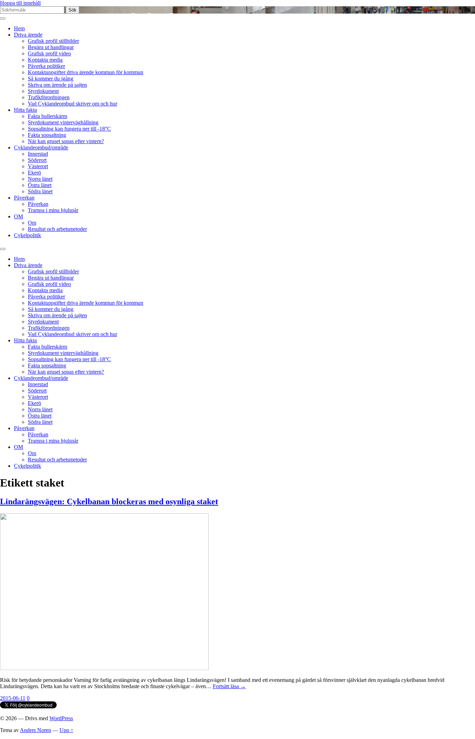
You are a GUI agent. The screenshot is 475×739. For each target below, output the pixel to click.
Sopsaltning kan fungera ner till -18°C (69, 129)
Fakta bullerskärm (47, 116)
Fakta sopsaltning (47, 135)
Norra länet (40, 179)
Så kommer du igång (50, 78)
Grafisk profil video (49, 53)
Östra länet (39, 185)
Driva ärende (28, 35)
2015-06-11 (12, 698)
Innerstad (38, 154)
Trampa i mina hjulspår (53, 210)
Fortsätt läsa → (229, 686)
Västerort (38, 166)
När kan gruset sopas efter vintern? (66, 141)
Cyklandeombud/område (41, 147)
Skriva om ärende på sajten (57, 85)
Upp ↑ (66, 730)
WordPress (61, 718)
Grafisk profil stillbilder (53, 41)
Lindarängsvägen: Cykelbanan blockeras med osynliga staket (109, 501)
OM (18, 216)
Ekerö (34, 173)
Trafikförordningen (49, 97)
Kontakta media (45, 60)
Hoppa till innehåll (20, 3)
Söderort (37, 160)
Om (32, 223)
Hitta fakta (25, 110)
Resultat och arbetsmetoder (57, 229)
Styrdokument (43, 91)
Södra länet (40, 191)
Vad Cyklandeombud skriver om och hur (72, 104)
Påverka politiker (46, 66)
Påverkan (24, 198)
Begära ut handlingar (51, 47)
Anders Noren (35, 730)
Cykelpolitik (27, 235)
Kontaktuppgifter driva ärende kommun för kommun (85, 72)
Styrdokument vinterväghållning (63, 122)
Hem (19, 28)
